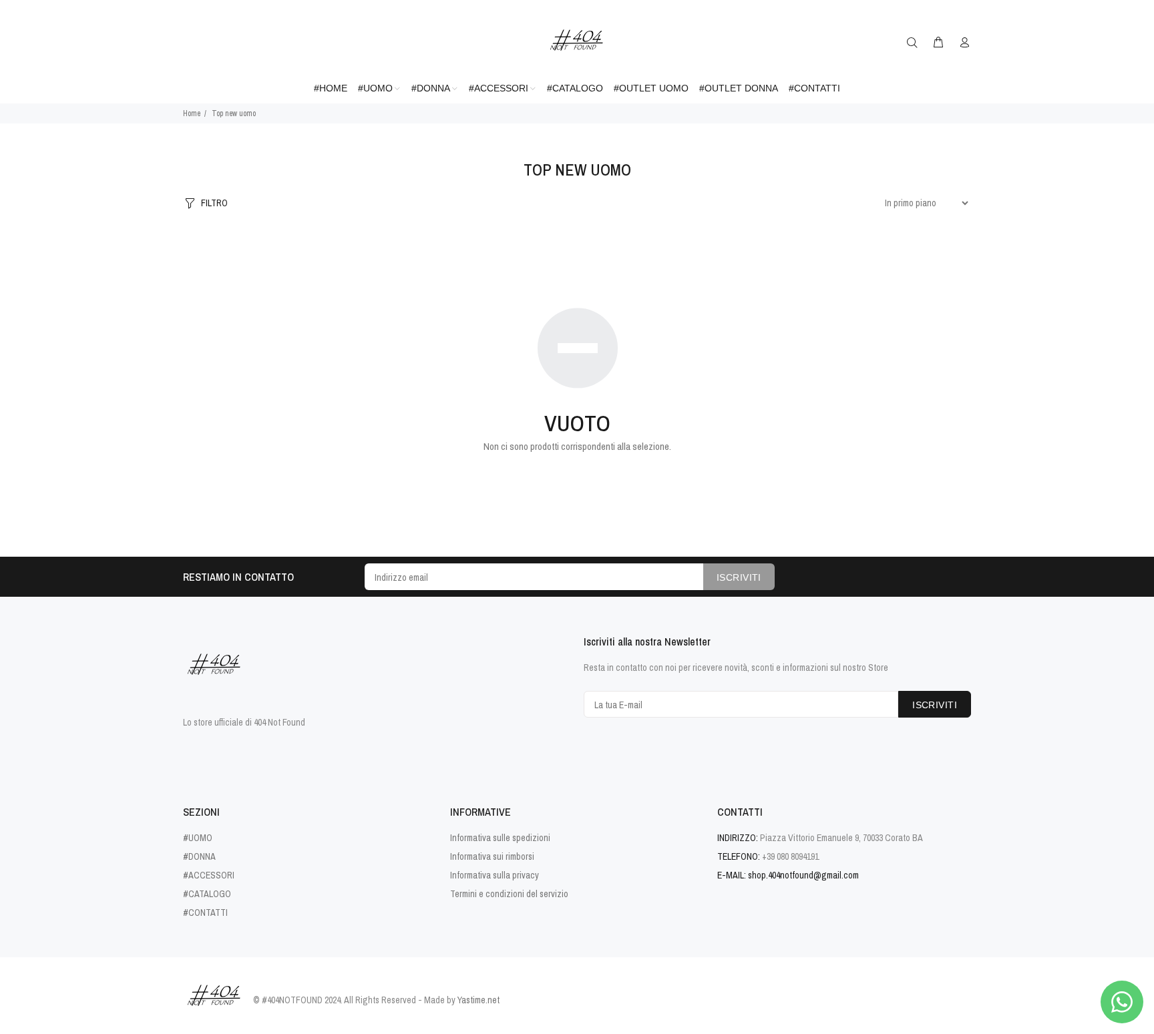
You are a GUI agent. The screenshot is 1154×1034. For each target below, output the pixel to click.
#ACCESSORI (208, 875)
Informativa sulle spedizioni (500, 838)
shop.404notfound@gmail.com (803, 875)
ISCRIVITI (739, 577)
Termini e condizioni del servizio (509, 894)
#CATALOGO (207, 894)
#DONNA (199, 856)
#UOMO (197, 838)
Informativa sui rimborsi (492, 856)
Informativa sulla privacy (494, 875)
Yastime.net (478, 1000)
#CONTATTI (205, 913)
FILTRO (214, 203)
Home (191, 113)
